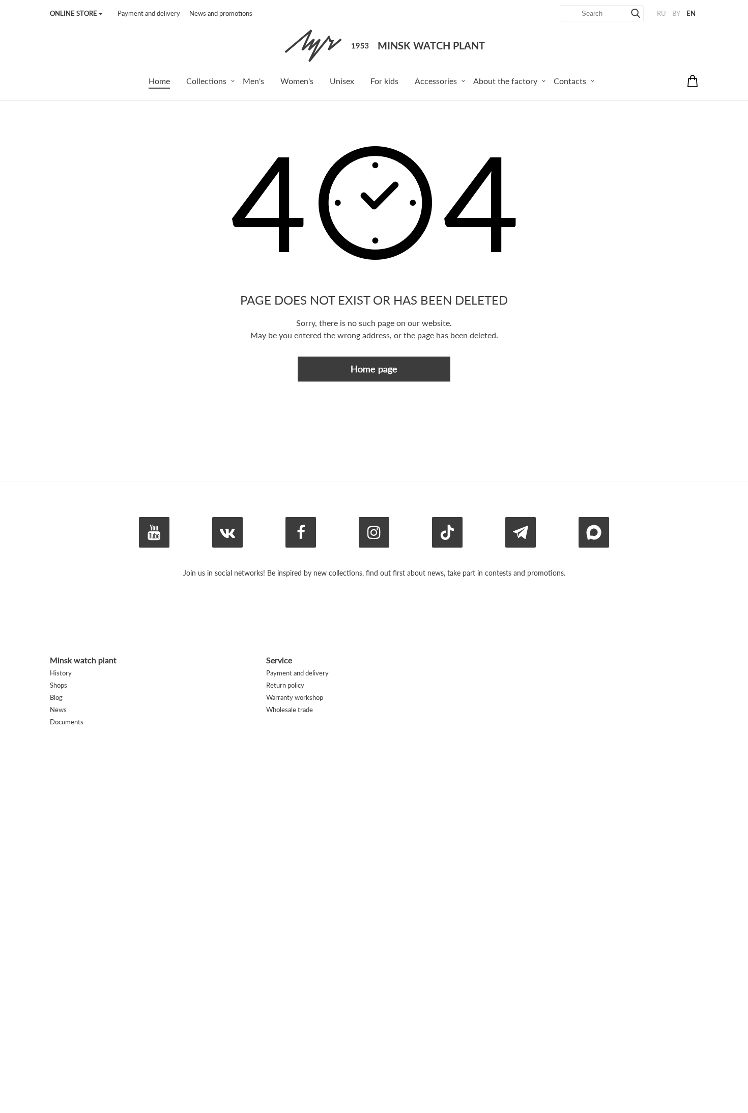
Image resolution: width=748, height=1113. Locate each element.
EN (691, 13)
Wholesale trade (289, 709)
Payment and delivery (149, 13)
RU (661, 13)
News (58, 709)
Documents (66, 722)
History (61, 673)
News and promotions (220, 13)
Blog (56, 697)
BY (676, 13)
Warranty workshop (294, 697)
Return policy (285, 685)
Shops (58, 685)
